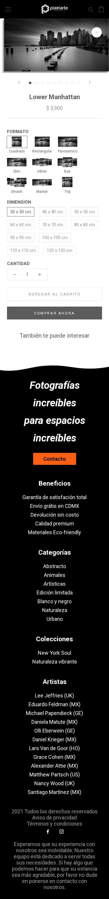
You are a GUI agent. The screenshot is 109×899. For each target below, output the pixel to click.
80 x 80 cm (84, 224)
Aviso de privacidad (54, 817)
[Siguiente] (90, 82)
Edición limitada (55, 592)
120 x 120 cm (59, 250)
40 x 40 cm (52, 211)
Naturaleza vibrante (54, 662)
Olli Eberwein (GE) (54, 731)
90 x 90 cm (20, 237)
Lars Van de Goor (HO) (54, 748)
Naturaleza (54, 610)
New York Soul (54, 653)
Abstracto (54, 566)
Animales (54, 575)
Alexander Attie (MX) (54, 766)
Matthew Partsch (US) (54, 774)
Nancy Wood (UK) (54, 783)
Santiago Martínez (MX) (54, 792)
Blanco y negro (54, 601)
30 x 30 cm (20, 211)
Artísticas (55, 584)
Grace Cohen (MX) (54, 757)
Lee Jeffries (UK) (54, 695)
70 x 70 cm (52, 224)
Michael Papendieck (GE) (54, 713)
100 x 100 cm (55, 237)
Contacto (54, 459)
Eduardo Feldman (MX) (54, 704)
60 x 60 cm (20, 224)
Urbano (55, 619)
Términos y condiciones (54, 824)
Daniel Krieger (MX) (54, 739)
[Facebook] (48, 831)
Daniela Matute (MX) (54, 722)
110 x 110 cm (23, 250)
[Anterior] (19, 82)
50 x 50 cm (84, 211)
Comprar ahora (54, 313)
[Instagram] (61, 831)
